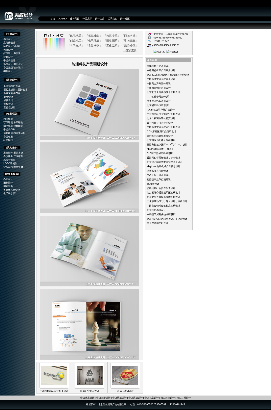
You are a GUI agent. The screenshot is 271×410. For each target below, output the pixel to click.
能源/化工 (75, 40)
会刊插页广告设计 (13, 86)
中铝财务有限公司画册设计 (161, 70)
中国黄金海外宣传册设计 (160, 83)
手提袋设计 (9, 60)
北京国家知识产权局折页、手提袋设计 (167, 218)
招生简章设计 (167, 397)
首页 (52, 18)
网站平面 (8, 186)
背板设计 (8, 104)
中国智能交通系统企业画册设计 (163, 127)
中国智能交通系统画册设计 (161, 79)
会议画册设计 (103, 397)
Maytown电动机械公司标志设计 (163, 166)
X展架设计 (21, 89)
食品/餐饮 (93, 45)
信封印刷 (8, 133)
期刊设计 (8, 71)
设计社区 (125, 18)
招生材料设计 (184, 397)
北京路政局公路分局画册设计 (162, 140)
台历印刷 (8, 136)
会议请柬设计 (87, 397)
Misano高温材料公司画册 (160, 149)
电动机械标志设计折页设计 (54, 391)
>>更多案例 (129, 50)
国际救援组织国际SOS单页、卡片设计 (167, 144)
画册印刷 (8, 118)
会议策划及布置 (12, 93)
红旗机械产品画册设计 (159, 66)
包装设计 (8, 49)
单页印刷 (18, 122)
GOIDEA (62, 18)
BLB (149, 153)
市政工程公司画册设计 (159, 175)
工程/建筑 (111, 45)
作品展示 (87, 18)
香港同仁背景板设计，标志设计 (163, 157)
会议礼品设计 (151, 397)
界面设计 (8, 179)
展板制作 (8, 152)
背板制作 (8, 167)
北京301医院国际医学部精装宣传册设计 (168, 74)
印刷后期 (12, 113)
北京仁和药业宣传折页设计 (161, 118)
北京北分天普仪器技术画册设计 (163, 92)
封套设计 (8, 57)
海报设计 (18, 53)
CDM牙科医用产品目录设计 (161, 131)
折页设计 (8, 53)
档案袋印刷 (19, 133)
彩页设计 (8, 64)
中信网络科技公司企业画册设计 (163, 114)
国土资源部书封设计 (157, 223)
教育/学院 (111, 35)
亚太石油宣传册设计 (157, 170)
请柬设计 (18, 67)
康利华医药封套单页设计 (160, 135)
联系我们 (112, 18)
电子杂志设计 (10, 193)
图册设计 (18, 64)
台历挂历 (8, 67)
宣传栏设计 (9, 107)
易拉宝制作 (9, 159)
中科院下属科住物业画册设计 (162, 214)
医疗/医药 (111, 40)
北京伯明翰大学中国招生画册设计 (165, 162)
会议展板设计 (119, 397)
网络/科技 (129, 35)
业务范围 (75, 18)
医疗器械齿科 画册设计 (163, 153)
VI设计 (16, 46)
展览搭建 (18, 152)
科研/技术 (75, 45)
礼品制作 (8, 140)
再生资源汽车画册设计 (159, 101)
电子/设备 (93, 40)
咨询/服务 (129, 40)
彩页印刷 (8, 122)
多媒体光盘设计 (11, 189)
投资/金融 (93, 35)
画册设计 (8, 39)
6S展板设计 (153, 183)
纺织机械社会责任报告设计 (161, 188)
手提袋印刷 (9, 129)
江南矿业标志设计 (89, 391)
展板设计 (8, 100)
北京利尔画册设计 (156, 210)
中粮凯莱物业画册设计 (159, 87)
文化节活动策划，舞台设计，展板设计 (167, 201)
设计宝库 (100, 18)
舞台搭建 (18, 167)
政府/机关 (75, 35)
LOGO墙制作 (10, 163)
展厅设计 (8, 96)
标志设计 (8, 46)
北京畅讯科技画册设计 (159, 105)
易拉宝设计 (9, 89)
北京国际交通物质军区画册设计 (163, 192)
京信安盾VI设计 (125, 391)
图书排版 (8, 126)
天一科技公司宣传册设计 (160, 122)
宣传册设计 (9, 42)
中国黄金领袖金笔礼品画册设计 (163, 205)
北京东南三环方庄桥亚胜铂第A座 (171, 34)
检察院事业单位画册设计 (160, 179)
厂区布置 (18, 156)
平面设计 (12, 34)
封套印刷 (18, 126)
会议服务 (8, 156)
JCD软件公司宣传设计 (159, 96)
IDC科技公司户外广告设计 (161, 109)
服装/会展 (129, 45)
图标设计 (8, 182)
